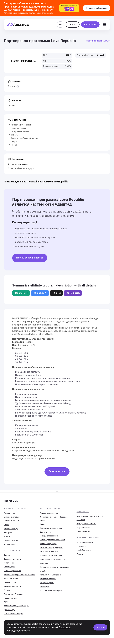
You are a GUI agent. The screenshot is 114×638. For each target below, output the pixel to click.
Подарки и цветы (47, 583)
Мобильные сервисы (85, 542)
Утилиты (80, 554)
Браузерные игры (83, 528)
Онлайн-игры (83, 512)
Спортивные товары (48, 579)
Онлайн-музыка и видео (13, 614)
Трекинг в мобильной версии (24, 138)
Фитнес (7, 555)
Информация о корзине (22, 125)
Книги (42, 524)
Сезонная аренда (11, 540)
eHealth (43, 571)
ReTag (14, 145)
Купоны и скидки (18, 128)
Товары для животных (49, 513)
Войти (72, 24)
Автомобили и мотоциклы (50, 575)
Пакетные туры (9, 513)
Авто (6, 602)
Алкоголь (44, 563)
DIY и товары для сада (49, 551)
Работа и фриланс (11, 579)
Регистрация (90, 24)
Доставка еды (9, 610)
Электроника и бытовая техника (52, 559)
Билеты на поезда (11, 529)
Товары (14, 135)
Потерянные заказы (20, 131)
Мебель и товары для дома (51, 555)
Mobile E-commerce (84, 550)
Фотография (9, 563)
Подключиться (57, 471)
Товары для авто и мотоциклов (52, 540)
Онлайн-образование (12, 571)
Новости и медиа (10, 598)
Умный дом (44, 587)
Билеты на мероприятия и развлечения (19, 575)
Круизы (7, 536)
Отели (6, 525)
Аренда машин (10, 544)
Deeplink (14, 141)
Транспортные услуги (12, 559)
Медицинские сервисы (13, 586)
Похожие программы (97, 40)
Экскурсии (8, 533)
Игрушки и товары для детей (51, 548)
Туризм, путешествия (15, 508)
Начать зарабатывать (96, 8)
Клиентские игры (83, 531)
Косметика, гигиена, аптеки (51, 528)
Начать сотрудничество (29, 257)
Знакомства (8, 590)
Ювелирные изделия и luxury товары (54, 567)
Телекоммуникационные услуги (16, 606)
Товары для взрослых (49, 536)
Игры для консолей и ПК (86, 524)
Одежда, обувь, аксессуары (21, 168)
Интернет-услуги (12, 550)
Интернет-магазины (50, 508)
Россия (11, 105)
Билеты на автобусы (12, 517)
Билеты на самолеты (12, 521)
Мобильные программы (88, 538)
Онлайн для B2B (10, 582)
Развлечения (82, 546)
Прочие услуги (9, 567)
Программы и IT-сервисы (13, 594)
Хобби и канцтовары (48, 544)
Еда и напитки (45, 532)
